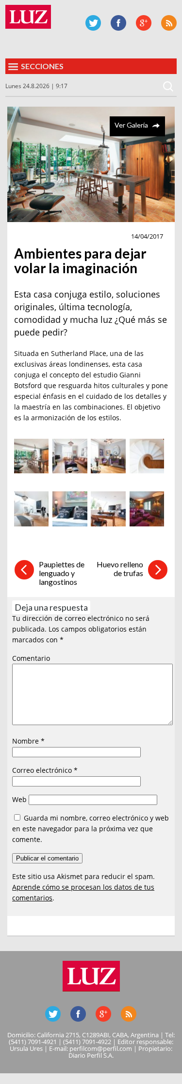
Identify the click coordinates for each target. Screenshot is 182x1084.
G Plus (143, 23)
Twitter (93, 23)
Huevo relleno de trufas (120, 569)
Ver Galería (131, 125)
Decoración (39, 236)
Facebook (118, 23)
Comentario (31, 658)
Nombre (28, 741)
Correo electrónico (45, 770)
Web (19, 799)
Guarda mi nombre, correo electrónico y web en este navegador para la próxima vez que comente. (90, 828)
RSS (169, 23)
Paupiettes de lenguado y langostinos (61, 573)
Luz (28, 17)
